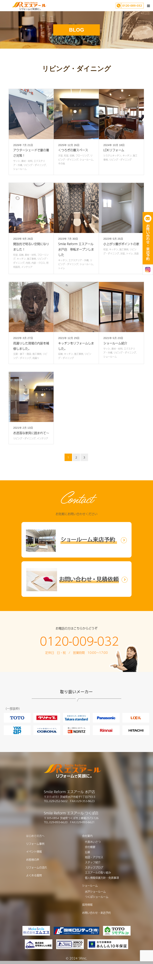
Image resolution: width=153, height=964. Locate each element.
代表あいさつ (93, 842)
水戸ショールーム (95, 891)
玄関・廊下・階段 (22, 354)
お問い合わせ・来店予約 (96, 913)
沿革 (87, 852)
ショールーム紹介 (115, 343)
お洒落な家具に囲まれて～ (31, 433)
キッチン (127, 155)
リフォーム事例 (35, 844)
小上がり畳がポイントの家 (121, 244)
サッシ (16, 161)
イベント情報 (34, 851)
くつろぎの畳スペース (73, 150)
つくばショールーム (96, 897)
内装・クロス (38, 263)
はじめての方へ (35, 836)
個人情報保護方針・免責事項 (102, 878)
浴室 (122, 253)
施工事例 (31, 258)
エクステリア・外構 (78, 260)
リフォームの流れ (36, 867)
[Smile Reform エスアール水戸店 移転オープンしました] (76, 208)
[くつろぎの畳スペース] (76, 114)
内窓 (28, 263)
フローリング (82, 155)
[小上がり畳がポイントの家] (121, 208)
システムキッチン (112, 155)
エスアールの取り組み (98, 872)
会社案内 (87, 836)
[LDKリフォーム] (121, 114)
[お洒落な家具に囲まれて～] (31, 397)
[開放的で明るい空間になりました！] (31, 208)
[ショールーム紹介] (121, 307)
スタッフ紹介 (93, 862)
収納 (72, 155)
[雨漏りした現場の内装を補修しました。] (31, 307)
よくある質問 (34, 875)
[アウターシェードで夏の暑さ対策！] (31, 114)
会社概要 (90, 847)
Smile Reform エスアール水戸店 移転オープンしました (76, 249)
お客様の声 (32, 859)
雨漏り (35, 358)
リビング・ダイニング (35, 165)
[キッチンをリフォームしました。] (76, 307)
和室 (66, 155)
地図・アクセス (94, 857)
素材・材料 (26, 161)
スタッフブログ (94, 867)
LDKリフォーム (113, 150)
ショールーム (20, 169)
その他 (61, 163)
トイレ (61, 268)
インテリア (26, 267)
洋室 (60, 155)
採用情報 (87, 904)
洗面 (136, 253)
